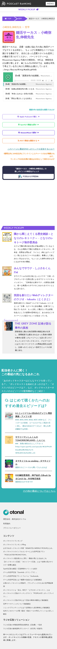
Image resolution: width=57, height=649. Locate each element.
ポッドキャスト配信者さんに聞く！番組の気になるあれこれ (25, 558)
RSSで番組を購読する (28, 141)
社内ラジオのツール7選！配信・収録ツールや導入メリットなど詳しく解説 (28, 612)
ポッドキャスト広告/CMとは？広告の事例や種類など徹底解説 (25, 600)
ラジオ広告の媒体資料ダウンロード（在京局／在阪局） (23, 629)
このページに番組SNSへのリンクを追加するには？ (31, 149)
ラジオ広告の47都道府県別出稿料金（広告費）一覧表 (22, 625)
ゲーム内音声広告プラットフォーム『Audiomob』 (21, 576)
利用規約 (6, 524)
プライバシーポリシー (12, 528)
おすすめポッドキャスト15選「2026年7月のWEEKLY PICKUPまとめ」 (28, 548)
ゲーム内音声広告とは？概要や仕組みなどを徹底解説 (22, 580)
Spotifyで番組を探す (28, 125)
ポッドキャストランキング (13, 541)
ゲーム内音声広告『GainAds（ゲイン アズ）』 (20, 572)
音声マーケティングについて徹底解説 (17, 604)
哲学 (27, 27)
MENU (50, 4)
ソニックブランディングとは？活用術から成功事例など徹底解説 (26, 608)
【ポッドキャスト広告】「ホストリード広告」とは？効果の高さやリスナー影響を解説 (28, 563)
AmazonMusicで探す (28, 133)
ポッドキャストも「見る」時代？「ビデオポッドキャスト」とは (26, 590)
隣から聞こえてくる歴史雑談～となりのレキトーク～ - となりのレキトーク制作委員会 (33, 238)
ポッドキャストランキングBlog (14, 545)
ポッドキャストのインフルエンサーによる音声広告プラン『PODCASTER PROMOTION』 (24, 553)
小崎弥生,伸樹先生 (11, 27)
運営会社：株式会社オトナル (14, 519)
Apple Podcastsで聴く (28, 117)
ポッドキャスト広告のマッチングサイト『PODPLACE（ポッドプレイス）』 (28, 595)
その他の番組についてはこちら (39, 491)
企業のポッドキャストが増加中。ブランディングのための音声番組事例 (28, 584)
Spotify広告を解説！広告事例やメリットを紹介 (20, 569)
